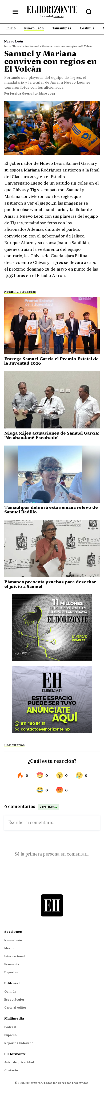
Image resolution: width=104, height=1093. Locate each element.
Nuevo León (13, 940)
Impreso (10, 1035)
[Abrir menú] (15, 12)
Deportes (11, 972)
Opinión (10, 991)
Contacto (11, 1070)
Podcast (10, 1027)
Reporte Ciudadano (18, 1043)
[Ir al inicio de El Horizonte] (52, 11)
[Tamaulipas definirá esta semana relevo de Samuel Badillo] (52, 474)
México (9, 948)
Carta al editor (15, 1007)
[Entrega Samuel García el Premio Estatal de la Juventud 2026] (52, 325)
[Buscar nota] (89, 12)
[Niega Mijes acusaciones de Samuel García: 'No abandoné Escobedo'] (52, 399)
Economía (11, 964)
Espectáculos (14, 999)
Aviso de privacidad (19, 1062)
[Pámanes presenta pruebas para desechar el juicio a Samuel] (52, 548)
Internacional (14, 956)
